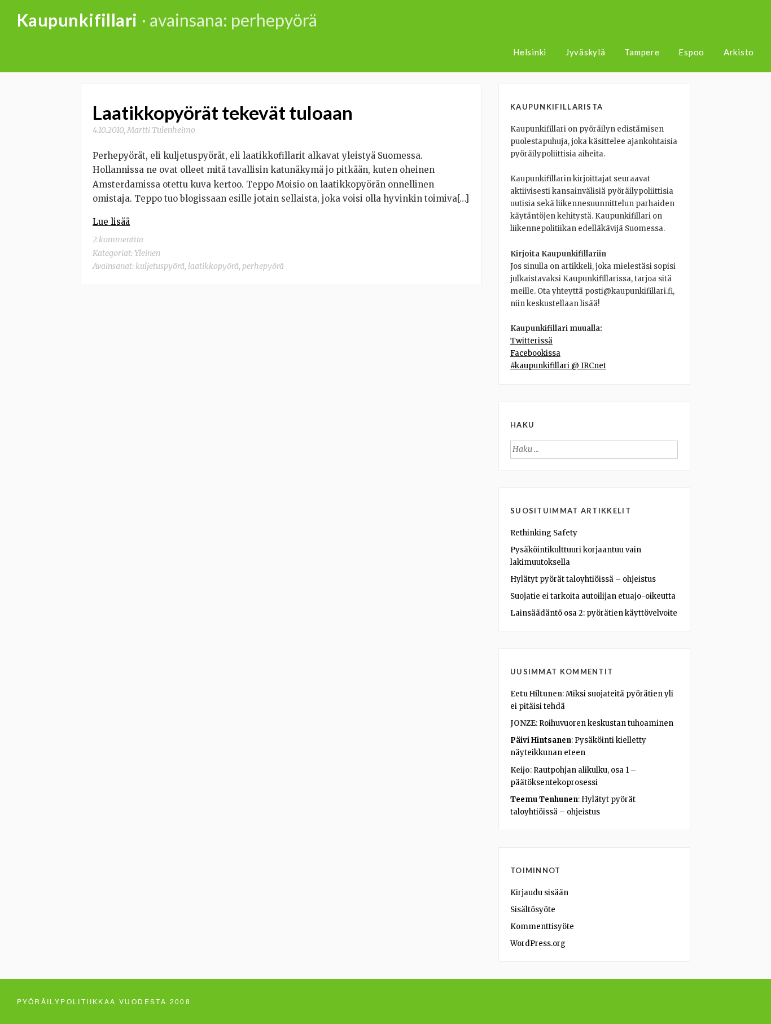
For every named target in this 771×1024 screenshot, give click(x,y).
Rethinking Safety (543, 533)
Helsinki (529, 52)
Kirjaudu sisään (539, 892)
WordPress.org (538, 943)
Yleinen (147, 253)
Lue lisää (111, 221)
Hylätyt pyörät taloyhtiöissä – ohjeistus (583, 579)
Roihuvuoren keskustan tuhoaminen (606, 723)
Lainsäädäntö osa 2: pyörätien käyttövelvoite (593, 613)
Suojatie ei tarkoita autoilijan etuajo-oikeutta (593, 596)
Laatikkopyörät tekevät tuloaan (223, 112)
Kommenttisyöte (542, 926)
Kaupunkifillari (77, 20)
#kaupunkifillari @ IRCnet (558, 366)
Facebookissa (535, 353)
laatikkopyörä (213, 266)
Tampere (641, 52)
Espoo (691, 52)
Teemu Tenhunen (544, 799)
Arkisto (739, 52)
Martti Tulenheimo (161, 130)
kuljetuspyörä (160, 266)
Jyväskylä (586, 52)
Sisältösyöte (532, 909)
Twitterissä (531, 341)
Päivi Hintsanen (540, 740)
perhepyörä (263, 266)
